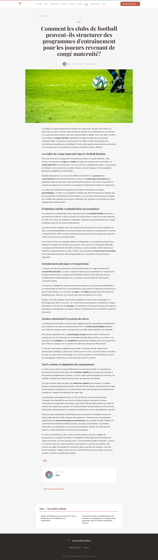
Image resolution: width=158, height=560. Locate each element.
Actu (46, 4)
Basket (63, 4)
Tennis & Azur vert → (130, 4)
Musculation (95, 4)
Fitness (79, 4)
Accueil (39, 4)
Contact (86, 547)
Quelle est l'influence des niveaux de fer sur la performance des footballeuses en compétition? (58, 518)
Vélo (103, 4)
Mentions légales (75, 547)
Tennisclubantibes (81, 540)
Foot (86, 4)
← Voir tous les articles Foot (53, 489)
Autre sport (54, 4)
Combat (71, 4)
